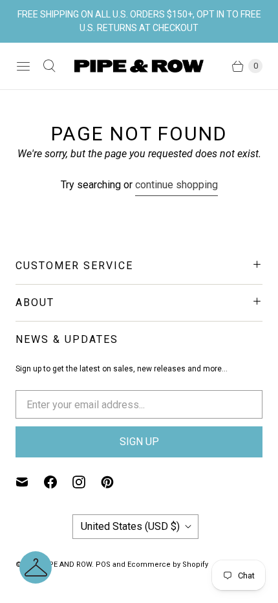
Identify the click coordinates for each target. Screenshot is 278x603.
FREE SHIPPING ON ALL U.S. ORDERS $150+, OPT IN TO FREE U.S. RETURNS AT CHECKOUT (139, 21)
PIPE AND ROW (66, 564)
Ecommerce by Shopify (167, 564)
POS (103, 564)
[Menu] (23, 66)
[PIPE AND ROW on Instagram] (86, 482)
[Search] (49, 66)
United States (130, 526)
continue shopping (176, 185)
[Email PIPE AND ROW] (30, 482)
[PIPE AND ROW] (139, 66)
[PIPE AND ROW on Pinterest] (115, 482)
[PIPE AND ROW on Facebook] (58, 482)
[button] (35, 567)
